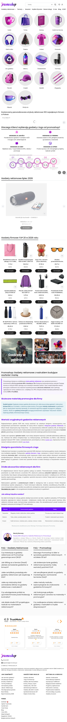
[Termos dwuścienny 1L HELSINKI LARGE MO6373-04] (41, 312)
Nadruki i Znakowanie (52, 677)
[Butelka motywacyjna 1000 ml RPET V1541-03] (25, 250)
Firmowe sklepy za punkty (53, 692)
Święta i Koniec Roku (29, 694)
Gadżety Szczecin (51, 694)
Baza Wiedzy (4, 692)
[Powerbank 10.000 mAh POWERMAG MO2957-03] (56, 281)
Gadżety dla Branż (29, 677)
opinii (23, 621)
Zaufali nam (4, 706)
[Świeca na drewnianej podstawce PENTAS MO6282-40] (25, 312)
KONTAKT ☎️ (4, 702)
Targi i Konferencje (29, 679)
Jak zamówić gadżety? (7, 677)
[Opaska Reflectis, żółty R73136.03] (10, 281)
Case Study (4, 708)
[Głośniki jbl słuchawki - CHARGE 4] (26, 199)
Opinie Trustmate (6, 704)
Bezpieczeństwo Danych (8, 718)
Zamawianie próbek (7, 686)
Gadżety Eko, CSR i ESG (30, 686)
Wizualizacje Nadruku (7, 679)
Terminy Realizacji (6, 683)
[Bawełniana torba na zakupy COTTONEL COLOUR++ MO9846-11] (10, 250)
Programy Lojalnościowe (53, 686)
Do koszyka (26, 228)
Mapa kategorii (5, 714)
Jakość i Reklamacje (7, 688)
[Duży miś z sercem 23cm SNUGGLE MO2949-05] (41, 250)
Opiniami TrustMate (19, 138)
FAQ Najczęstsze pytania (8, 690)
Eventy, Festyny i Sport (30, 683)
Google (10, 140)
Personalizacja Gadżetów (53, 679)
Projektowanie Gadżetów (53, 690)
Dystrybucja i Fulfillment (53, 681)
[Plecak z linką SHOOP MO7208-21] (25, 281)
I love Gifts (4, 712)
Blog (2, 710)
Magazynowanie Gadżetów (53, 683)
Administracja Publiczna (30, 688)
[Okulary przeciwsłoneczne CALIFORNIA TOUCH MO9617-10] (56, 250)
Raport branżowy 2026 (7, 694)
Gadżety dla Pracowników (31, 681)
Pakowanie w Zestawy (52, 688)
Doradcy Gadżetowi (6, 681)
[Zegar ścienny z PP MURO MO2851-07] (56, 312)
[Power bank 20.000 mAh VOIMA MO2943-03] (41, 281)
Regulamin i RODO (6, 716)
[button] (55, 4)
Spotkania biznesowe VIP (31, 692)
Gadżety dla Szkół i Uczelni (31, 690)
